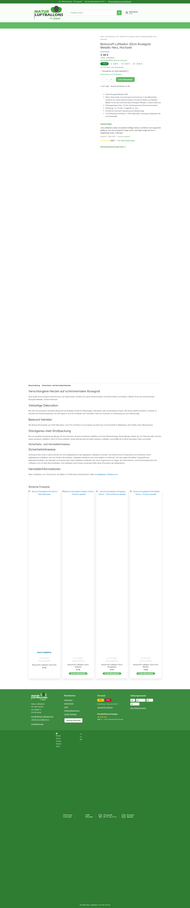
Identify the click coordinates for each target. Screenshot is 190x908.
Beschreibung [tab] (34, 385)
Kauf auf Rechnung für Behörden (120, 2)
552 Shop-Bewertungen (126, 140)
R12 (117, 36)
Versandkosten (119, 67)
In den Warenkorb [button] (78, 673)
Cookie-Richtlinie (70, 714)
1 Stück (104, 64)
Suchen (119, 12)
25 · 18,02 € (137, 64)
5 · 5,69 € (114, 64)
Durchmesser (110, 36)
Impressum (68, 700)
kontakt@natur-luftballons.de (106, 474)
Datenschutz (69, 704)
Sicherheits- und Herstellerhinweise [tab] (56, 385)
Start (102, 36)
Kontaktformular (37, 724)
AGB (66, 707)
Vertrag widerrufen (73, 720)
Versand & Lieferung (105, 707)
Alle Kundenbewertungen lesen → (113, 147)
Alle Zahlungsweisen (138, 708)
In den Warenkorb (125, 80)
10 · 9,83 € (125, 64)
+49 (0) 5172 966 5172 (40, 720)
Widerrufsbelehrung (71, 711)
